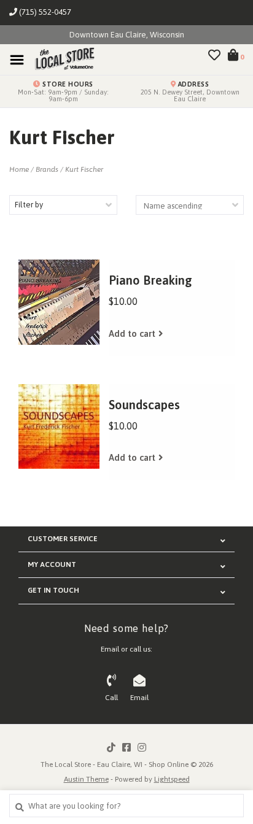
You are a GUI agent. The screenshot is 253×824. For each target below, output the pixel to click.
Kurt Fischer (84, 169)
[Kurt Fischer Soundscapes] (58, 426)
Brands (47, 169)
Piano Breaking (150, 280)
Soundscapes (144, 405)
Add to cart (132, 333)
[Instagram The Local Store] (142, 747)
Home (19, 169)
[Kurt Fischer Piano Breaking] (58, 302)
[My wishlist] (214, 56)
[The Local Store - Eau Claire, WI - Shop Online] (61, 59)
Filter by (29, 204)
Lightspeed (172, 779)
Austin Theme (86, 779)
